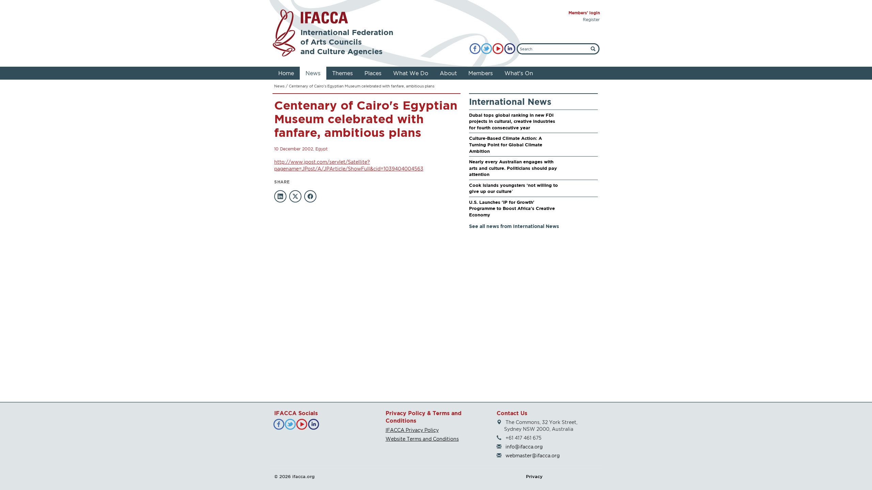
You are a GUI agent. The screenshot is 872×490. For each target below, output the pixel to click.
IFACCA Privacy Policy (412, 429)
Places (373, 73)
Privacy (534, 476)
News (313, 73)
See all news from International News (514, 226)
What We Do (410, 73)
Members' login (584, 13)
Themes (342, 73)
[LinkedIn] (509, 48)
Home (286, 73)
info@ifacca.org (524, 446)
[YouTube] (498, 48)
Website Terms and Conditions (422, 438)
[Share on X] (295, 196)
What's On (518, 73)
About (448, 73)
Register (591, 19)
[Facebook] (475, 48)
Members (480, 73)
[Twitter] (486, 48)
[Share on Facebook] (310, 196)
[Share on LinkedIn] (280, 196)
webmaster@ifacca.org (532, 455)
